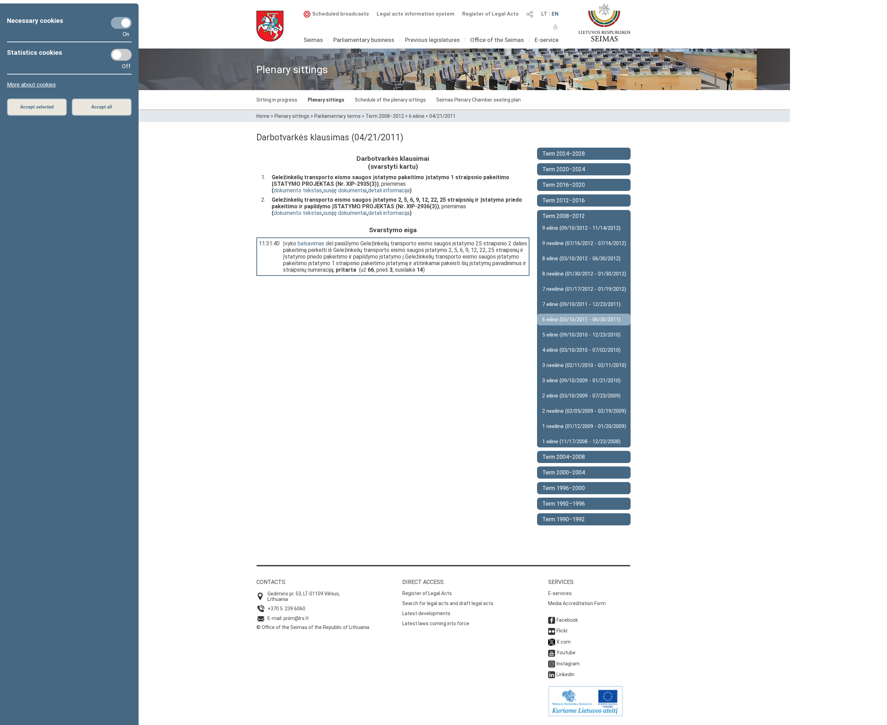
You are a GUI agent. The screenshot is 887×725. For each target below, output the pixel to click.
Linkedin (565, 674)
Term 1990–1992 (563, 519)
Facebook (567, 620)
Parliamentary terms (337, 116)
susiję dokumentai (345, 190)
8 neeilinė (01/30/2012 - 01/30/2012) (584, 274)
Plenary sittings (326, 100)
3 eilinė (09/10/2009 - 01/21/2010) (581, 380)
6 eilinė (416, 116)
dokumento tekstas (298, 190)
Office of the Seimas (497, 39)
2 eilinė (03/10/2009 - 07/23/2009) (581, 396)
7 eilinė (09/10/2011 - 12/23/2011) (581, 304)
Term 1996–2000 (563, 488)
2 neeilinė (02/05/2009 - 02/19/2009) (584, 411)
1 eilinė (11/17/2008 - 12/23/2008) (581, 441)
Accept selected (37, 107)
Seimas (313, 39)
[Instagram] (551, 663)
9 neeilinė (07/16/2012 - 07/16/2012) (584, 243)
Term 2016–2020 (563, 185)
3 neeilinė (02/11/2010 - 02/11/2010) (584, 365)
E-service (547, 39)
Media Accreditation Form (577, 603)
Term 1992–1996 (563, 503)
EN (555, 14)
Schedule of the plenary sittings (390, 100)
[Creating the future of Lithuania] (585, 714)
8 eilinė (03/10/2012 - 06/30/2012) (581, 258)
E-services (560, 593)
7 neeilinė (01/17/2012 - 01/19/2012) (584, 289)
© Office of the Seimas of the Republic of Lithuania (312, 627)
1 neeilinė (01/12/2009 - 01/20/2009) (584, 426)
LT (544, 14)
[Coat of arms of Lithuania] (269, 26)
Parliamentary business (363, 39)
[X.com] (551, 642)
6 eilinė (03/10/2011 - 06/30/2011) (581, 319)
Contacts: (271, 582)
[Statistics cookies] (121, 55)
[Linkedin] (551, 674)
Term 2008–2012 (385, 116)
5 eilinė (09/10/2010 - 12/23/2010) (581, 335)
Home (263, 116)
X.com (563, 642)
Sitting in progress (276, 100)
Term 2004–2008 (563, 457)
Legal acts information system (416, 14)
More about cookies (31, 84)
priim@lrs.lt (296, 618)
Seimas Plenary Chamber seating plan (478, 100)
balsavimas (311, 243)
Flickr (562, 631)
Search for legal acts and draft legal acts (447, 603)
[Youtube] (551, 652)
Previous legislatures (432, 39)
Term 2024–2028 (563, 153)
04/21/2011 (442, 116)
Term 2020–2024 (563, 169)
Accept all (101, 107)
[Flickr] (551, 631)
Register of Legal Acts (490, 14)
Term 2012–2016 (563, 200)
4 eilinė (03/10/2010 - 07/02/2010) (581, 350)
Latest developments (426, 613)
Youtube (566, 652)
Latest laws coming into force (435, 623)
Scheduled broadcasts (340, 14)
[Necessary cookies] (121, 23)
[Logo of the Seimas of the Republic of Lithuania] (604, 22)
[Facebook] (551, 620)
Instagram (568, 663)
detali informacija (389, 190)
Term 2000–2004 (563, 472)
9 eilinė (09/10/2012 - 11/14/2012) (581, 228)
